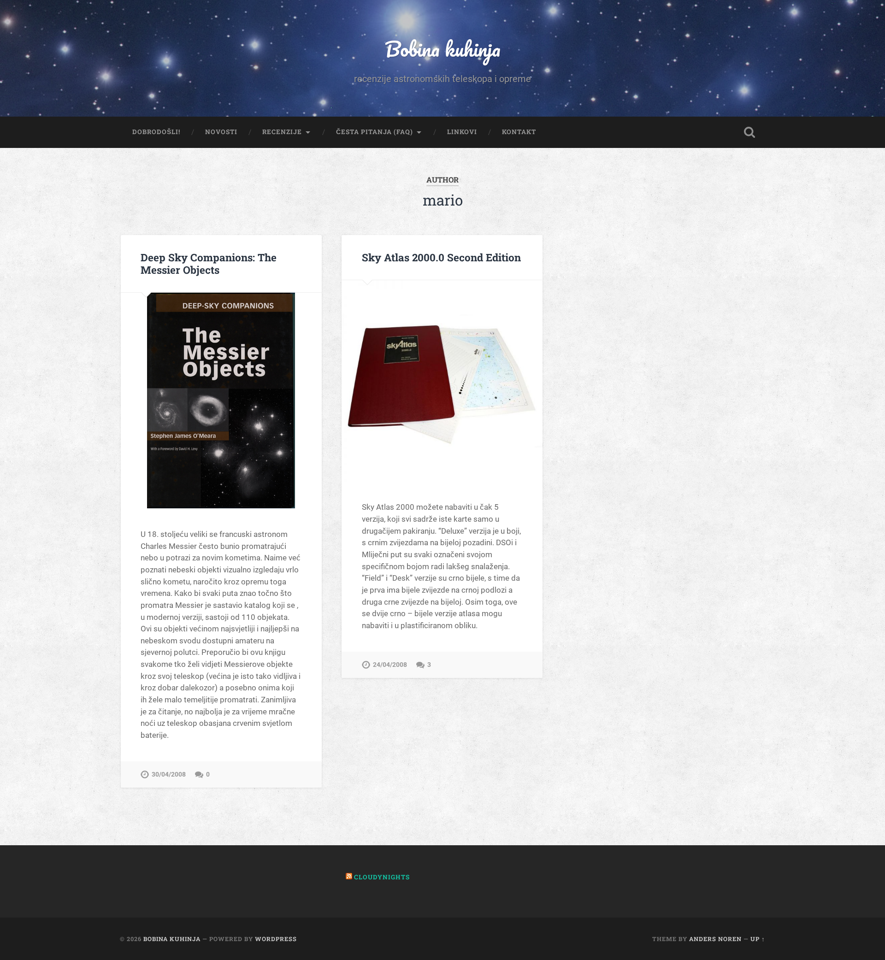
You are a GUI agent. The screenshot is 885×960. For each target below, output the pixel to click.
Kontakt (519, 132)
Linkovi (462, 132)
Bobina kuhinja (443, 48)
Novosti (221, 132)
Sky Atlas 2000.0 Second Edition (441, 257)
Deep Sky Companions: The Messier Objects (209, 263)
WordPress (276, 938)
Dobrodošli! (156, 132)
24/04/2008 (390, 665)
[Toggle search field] (749, 132)
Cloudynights (382, 877)
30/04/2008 (169, 774)
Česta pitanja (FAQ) (374, 132)
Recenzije (282, 132)
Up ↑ (757, 938)
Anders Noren (715, 938)
